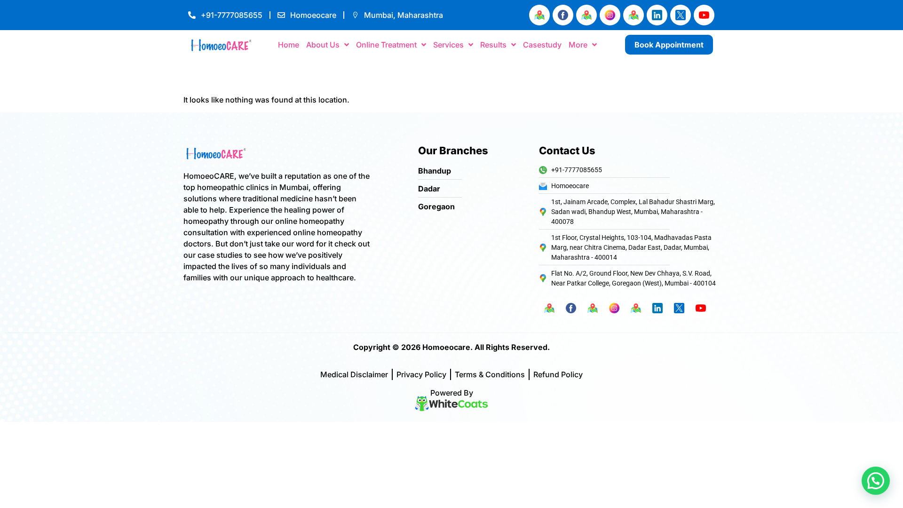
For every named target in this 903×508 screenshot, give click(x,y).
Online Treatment (386, 44)
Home (288, 44)
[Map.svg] (539, 15)
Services (448, 44)
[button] (876, 481)
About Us (323, 44)
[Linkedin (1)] (657, 15)
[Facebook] (563, 15)
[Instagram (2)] (610, 15)
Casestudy (542, 44)
